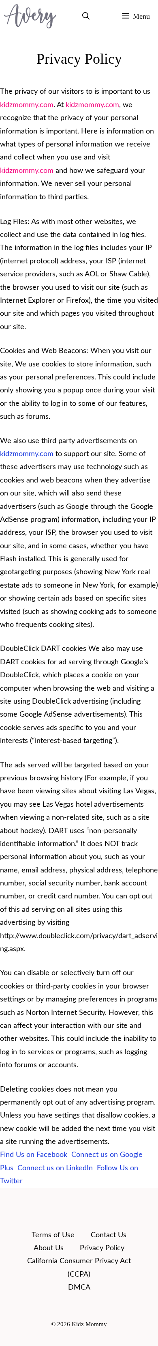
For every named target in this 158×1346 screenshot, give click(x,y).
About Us (49, 1248)
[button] (86, 16)
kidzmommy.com (26, 105)
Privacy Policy (102, 1248)
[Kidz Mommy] (30, 16)
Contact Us (108, 1235)
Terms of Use (53, 1235)
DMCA (79, 1287)
